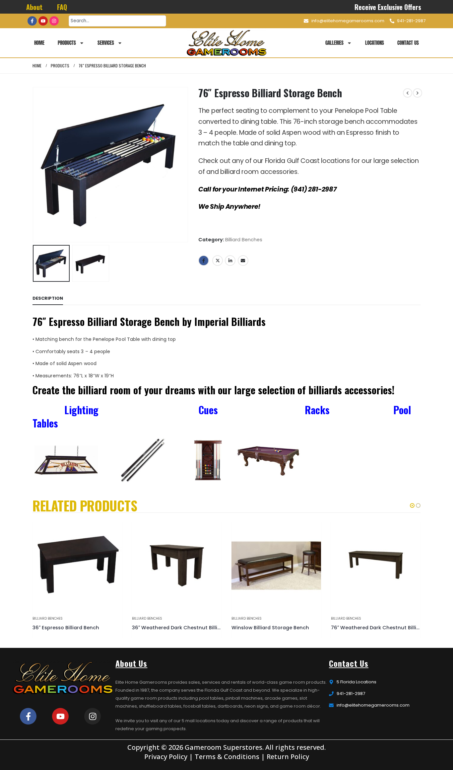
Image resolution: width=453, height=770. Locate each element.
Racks (317, 409)
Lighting (81, 409)
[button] (412, 505)
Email (243, 260)
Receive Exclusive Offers (388, 7)
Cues (210, 409)
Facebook (203, 260)
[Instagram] (54, 21)
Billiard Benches (243, 239)
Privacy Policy (165, 756)
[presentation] (34, 165)
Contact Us (408, 42)
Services (105, 42)
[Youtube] (43, 21)
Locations (374, 42)
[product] (77, 565)
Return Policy (288, 756)
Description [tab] (47, 298)
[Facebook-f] (32, 21)
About (34, 7)
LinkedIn (230, 260)
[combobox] (117, 21)
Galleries (334, 42)
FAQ (62, 7)
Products (67, 42)
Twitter (217, 260)
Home (39, 42)
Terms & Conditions (227, 756)
